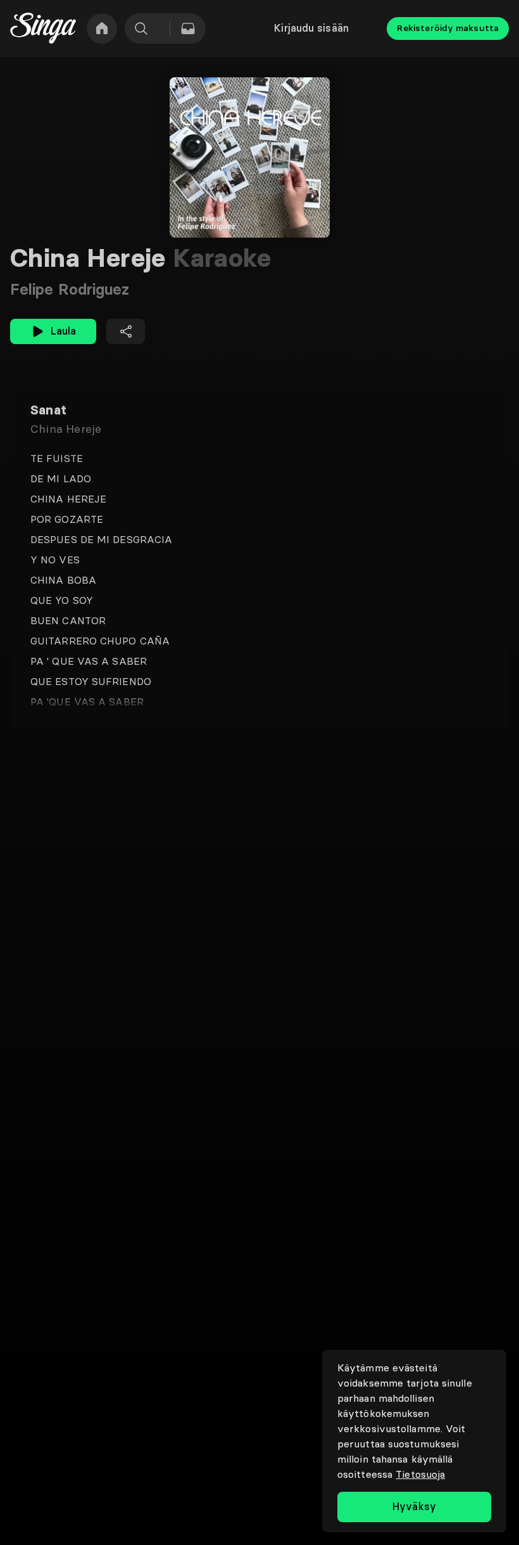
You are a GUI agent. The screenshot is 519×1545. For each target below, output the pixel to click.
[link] (102, 28)
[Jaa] (125, 331)
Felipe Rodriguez (70, 289)
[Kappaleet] (188, 28)
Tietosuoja (420, 1474)
